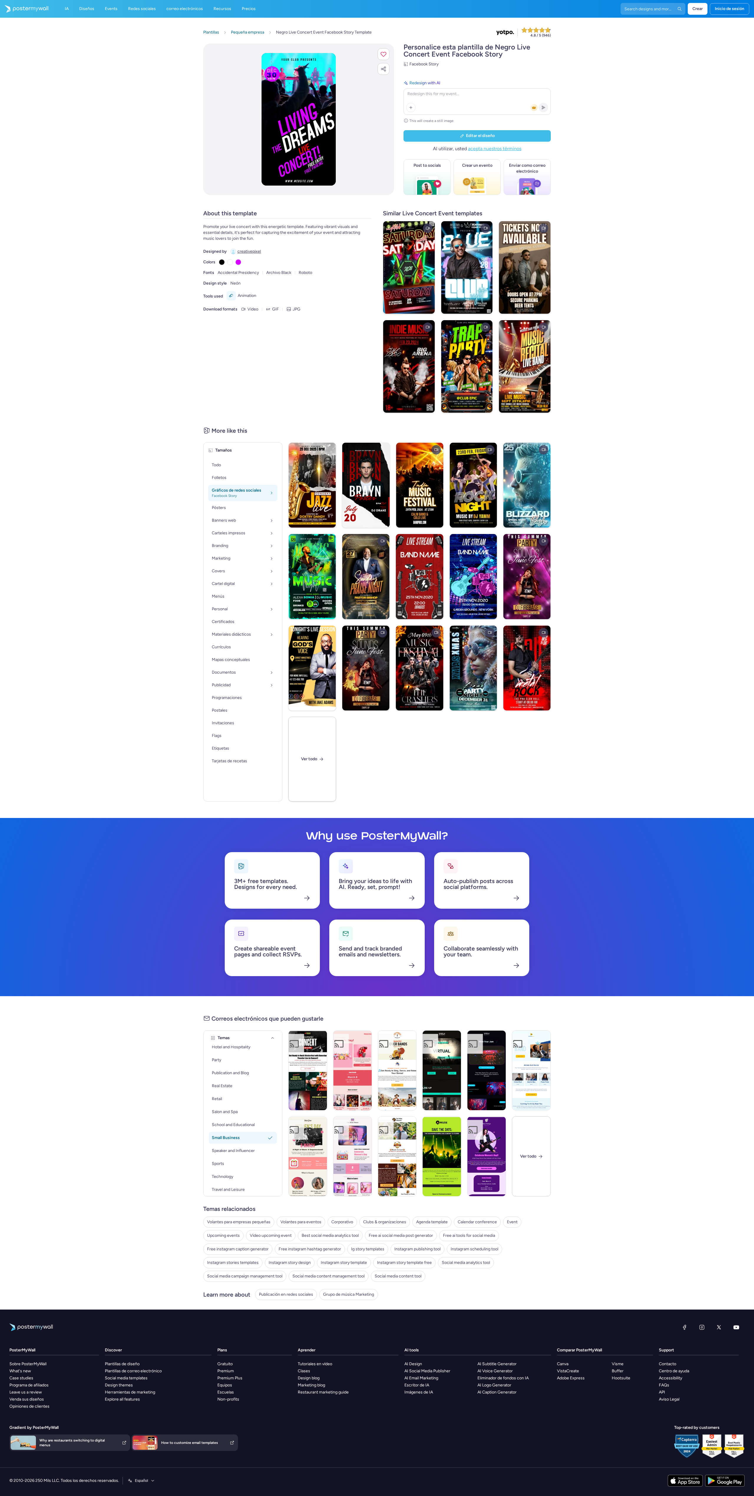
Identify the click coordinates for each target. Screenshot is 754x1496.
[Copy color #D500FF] (238, 262)
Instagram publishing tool (417, 1249)
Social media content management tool (328, 1276)
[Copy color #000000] (222, 262)
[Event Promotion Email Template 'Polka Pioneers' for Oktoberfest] (397, 1156)
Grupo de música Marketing (348, 1294)
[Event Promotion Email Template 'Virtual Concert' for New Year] (441, 1070)
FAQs (664, 1385)
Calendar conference (477, 1221)
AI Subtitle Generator (497, 1363)
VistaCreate (568, 1370)
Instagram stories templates (233, 1262)
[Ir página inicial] (24, 9)
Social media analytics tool (466, 1262)
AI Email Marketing (421, 1378)
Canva (562, 1363)
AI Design (413, 1363)
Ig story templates (367, 1249)
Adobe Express (571, 1378)
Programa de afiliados (29, 1385)
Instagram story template (344, 1262)
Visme (618, 1363)
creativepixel (249, 251)
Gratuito (225, 1363)
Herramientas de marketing (130, 1392)
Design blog (309, 1378)
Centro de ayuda (674, 1370)
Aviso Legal (669, 1399)
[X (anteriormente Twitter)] (719, 1327)
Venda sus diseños (26, 1399)
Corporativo (342, 1221)
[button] (383, 54)
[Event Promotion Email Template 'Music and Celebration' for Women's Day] (307, 1156)
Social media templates (126, 1378)
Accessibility (670, 1378)
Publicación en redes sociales (286, 1294)
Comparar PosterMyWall (579, 1350)
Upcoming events (223, 1235)
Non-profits (228, 1399)
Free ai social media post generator (401, 1235)
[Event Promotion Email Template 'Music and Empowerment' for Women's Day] (352, 1156)
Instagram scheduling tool (474, 1249)
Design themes (119, 1385)
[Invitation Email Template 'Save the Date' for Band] (441, 1156)
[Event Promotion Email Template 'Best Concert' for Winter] (531, 1070)
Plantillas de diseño (122, 1363)
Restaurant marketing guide (323, 1392)
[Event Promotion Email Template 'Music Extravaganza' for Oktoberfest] (397, 1070)
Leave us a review (25, 1392)
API (662, 1392)
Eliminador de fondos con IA (503, 1378)
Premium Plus (229, 1378)
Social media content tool (398, 1276)
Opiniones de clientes (29, 1406)
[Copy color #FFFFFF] (230, 262)
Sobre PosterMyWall (28, 1363)
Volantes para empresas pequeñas (238, 1221)
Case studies (21, 1378)
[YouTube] (736, 1327)
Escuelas (225, 1392)
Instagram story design (290, 1262)
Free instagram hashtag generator (310, 1249)
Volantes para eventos (300, 1221)
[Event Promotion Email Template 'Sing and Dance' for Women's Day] (352, 1070)
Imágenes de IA (418, 1392)
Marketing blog (311, 1385)
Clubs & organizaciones (384, 1221)
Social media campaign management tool (244, 1276)
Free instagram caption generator (238, 1249)
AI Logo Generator (494, 1385)
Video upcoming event (271, 1235)
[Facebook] (684, 1327)
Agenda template (432, 1221)
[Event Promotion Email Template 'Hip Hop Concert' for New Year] (486, 1070)
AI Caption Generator (497, 1392)
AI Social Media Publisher (427, 1370)
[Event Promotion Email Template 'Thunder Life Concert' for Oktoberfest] (307, 1070)
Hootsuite (621, 1378)
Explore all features (122, 1399)
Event (512, 1221)
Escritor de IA (416, 1385)
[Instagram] (702, 1327)
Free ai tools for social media (469, 1235)
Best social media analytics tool (330, 1235)
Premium (225, 1370)
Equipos (224, 1385)
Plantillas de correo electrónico (133, 1370)
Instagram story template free (404, 1262)
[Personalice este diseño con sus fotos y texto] (299, 119)
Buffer (618, 1370)
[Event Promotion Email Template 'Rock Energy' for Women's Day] (486, 1156)
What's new (20, 1370)
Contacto (667, 1363)
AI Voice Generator (495, 1370)
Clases (304, 1370)
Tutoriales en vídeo (315, 1363)
